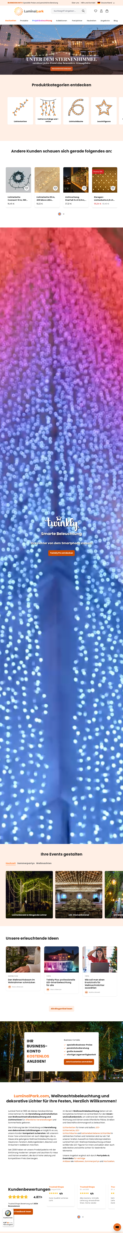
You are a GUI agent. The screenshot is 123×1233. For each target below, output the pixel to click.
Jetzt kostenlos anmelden (79, 1061)
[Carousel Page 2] (63, 214)
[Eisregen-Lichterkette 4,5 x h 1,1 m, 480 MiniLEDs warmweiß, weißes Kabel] (104, 180)
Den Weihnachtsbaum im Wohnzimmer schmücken (21, 981)
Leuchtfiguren (104, 121)
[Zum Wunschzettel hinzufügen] (26, 188)
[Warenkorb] (107, 11)
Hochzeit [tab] (11, 863)
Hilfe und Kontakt (88, 3)
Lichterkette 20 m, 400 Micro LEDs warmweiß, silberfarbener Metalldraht (46, 198)
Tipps (48, 976)
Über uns (75, 3)
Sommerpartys (92, 1161)
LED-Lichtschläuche (71, 1132)
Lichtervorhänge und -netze (48, 120)
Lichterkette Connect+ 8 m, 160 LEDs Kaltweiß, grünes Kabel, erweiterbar (17, 198)
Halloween (79, 1161)
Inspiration (13, 976)
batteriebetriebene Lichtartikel (96, 1133)
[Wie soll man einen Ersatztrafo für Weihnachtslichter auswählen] (100, 959)
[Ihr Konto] (101, 11)
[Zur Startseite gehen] (29, 11)
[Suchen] (83, 11)
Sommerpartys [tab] (26, 863)
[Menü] (12, 1210)
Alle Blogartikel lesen (61, 1008)
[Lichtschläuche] (76, 108)
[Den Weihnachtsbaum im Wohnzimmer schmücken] (23, 959)
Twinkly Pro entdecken (61, 552)
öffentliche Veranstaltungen (38, 1119)
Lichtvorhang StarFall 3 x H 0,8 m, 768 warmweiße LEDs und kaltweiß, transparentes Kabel (75, 198)
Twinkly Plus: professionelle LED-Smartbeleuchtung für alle (60, 982)
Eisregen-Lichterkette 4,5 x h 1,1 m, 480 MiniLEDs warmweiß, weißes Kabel (103, 198)
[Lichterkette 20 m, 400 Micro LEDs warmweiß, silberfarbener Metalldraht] (47, 180)
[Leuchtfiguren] (104, 108)
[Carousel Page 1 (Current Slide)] (60, 214)
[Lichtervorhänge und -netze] (48, 107)
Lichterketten (20, 121)
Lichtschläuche (76, 121)
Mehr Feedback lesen (20, 1211)
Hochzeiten (109, 1161)
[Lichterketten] (20, 108)
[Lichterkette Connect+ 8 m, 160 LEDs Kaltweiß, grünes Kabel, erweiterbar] (18, 180)
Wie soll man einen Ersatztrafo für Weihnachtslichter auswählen (95, 983)
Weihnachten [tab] (44, 863)
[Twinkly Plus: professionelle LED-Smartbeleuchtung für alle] (61, 959)
